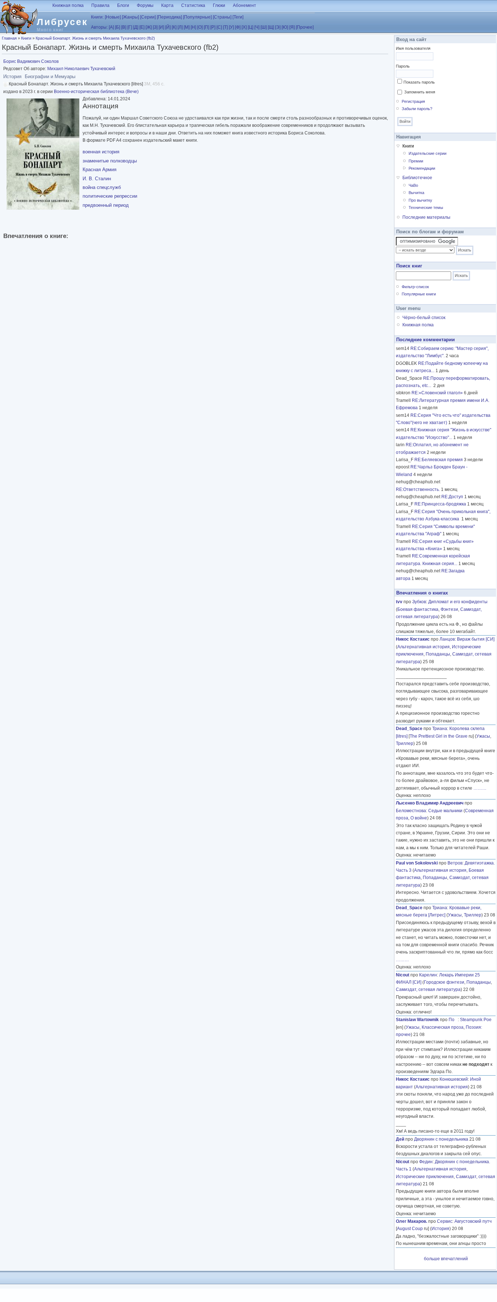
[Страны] (222, 17)
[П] (206, 27)
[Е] (141, 27)
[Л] (180, 27)
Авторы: (99, 27)
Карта (167, 5)
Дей (400, 1139)
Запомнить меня (419, 92)
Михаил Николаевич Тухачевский (81, 68)
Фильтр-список (415, 287)
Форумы (145, 5)
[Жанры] (130, 17)
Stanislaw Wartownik (417, 1019)
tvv (399, 601)
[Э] (278, 27)
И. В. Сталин (97, 178)
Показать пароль (419, 82)
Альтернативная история (423, 646)
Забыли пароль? (417, 108)
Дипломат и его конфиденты (458, 601)
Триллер (404, 743)
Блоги (123, 5)
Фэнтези (449, 609)
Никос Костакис (413, 639)
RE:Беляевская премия (438, 459)
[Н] (193, 27)
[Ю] (285, 27)
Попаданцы (438, 654)
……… (479, 788)
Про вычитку (420, 200)
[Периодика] (169, 17)
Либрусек (62, 22)
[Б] (117, 27)
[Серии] (148, 17)
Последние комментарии (425, 339)
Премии (416, 161)
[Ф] (237, 27)
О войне (418, 818)
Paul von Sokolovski (417, 863)
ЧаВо (413, 185)
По (453, 1019)
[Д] (135, 27)
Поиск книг (409, 266)
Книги (26, 38)
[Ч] (256, 27)
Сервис (444, 1221)
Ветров (455, 863)
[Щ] (271, 27)
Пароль (403, 66)
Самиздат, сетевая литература (428, 989)
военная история (101, 151)
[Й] (168, 27)
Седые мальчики (445, 810)
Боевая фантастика (417, 609)
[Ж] (149, 27)
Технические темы (426, 207)
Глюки (219, 5)
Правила (100, 5)
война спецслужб (102, 187)
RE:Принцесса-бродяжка (440, 504)
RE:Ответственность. (418, 489)
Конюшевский (454, 1079)
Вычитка (416, 192)
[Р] (212, 27)
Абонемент (244, 5)
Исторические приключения (425, 1176)
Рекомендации (422, 168)
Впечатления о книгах (422, 593)
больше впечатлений (446, 1258)
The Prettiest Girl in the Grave (439, 736)
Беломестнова (411, 810)
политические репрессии (110, 196)
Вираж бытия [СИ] (475, 639)
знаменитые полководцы (110, 161)
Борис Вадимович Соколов (31, 61)
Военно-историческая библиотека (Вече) (96, 91)
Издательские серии (427, 153)
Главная (9, 38)
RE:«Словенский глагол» (437, 392)
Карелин (428, 974)
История (440, 1228)
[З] (155, 27)
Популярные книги (419, 294)
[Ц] (250, 27)
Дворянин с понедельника (441, 1139)
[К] (174, 27)
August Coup (410, 1228)
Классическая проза (443, 1027)
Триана (439, 728)
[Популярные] (197, 17)
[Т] (225, 27)
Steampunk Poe (476, 1019)
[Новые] (113, 17)
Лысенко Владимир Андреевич (430, 803)
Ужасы (483, 736)
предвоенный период (106, 205)
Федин (426, 1161)
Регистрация (413, 101)
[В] (123, 27)
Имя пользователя (413, 48)
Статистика (193, 5)
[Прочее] (305, 27)
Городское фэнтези (444, 982)
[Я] (292, 27)
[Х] (244, 27)
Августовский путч (473, 1221)
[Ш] (264, 27)
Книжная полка (68, 5)
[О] (200, 27)
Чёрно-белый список (423, 317)
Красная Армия (99, 169)
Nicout (402, 974)
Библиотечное (417, 177)
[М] (187, 27)
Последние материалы (426, 217)
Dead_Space (409, 728)
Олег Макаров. (411, 1221)
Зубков (419, 601)
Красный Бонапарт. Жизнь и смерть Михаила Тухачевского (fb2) (95, 38)
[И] (161, 27)
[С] (219, 27)
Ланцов (447, 639)
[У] (231, 27)
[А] (111, 27)
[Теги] (237, 17)
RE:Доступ (452, 496)
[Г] (129, 27)
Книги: (97, 17)
